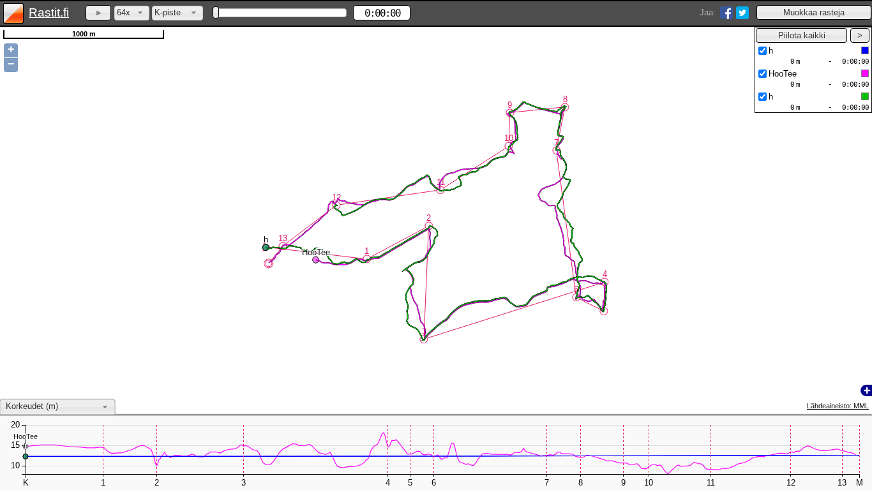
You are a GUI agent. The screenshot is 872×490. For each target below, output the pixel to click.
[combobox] (131, 13)
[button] (813, 12)
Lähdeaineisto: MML (838, 406)
